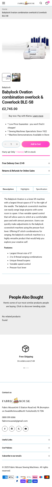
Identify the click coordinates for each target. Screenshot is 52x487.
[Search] (41, 3)
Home (4, 9)
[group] (26, 48)
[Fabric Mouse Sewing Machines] (26, 3)
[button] (28, 368)
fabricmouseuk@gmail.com (15, 421)
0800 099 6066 (8, 417)
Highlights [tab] (25, 189)
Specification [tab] (41, 189)
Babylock (6, 87)
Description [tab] (8, 189)
